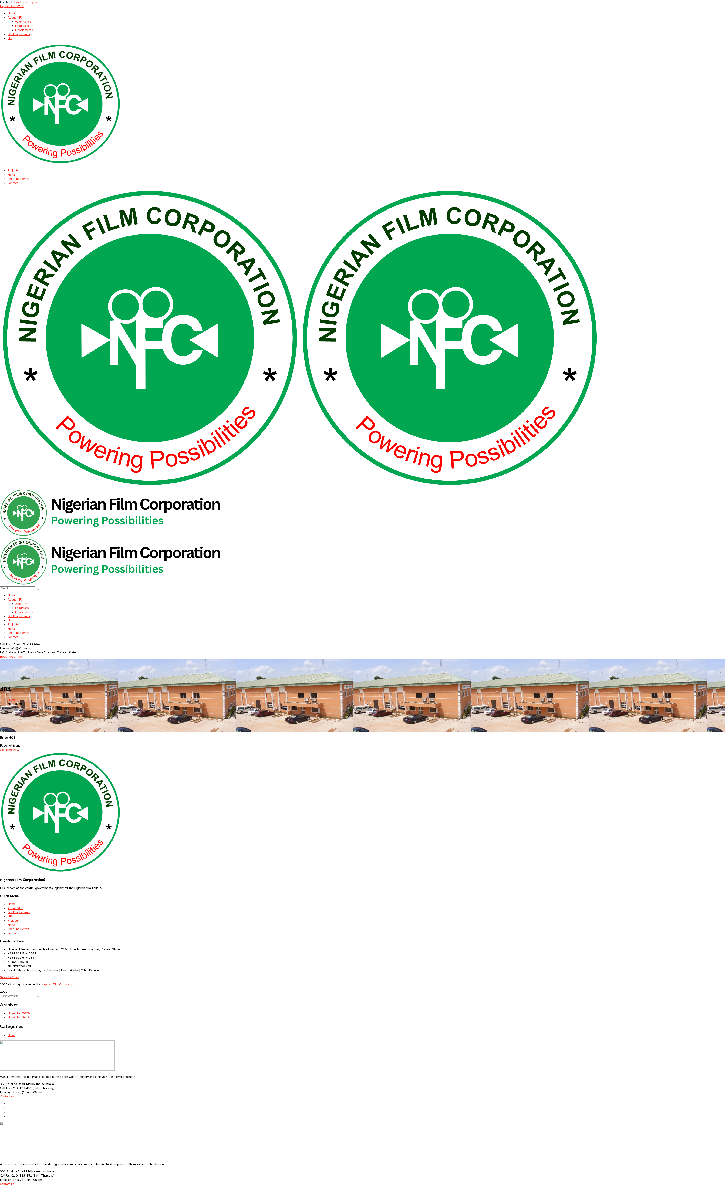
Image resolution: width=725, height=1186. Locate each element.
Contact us (7, 1096)
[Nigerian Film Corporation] (150, 487)
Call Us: (5, 644)
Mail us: (5, 648)
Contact (13, 933)
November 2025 (19, 1013)
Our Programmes (19, 912)
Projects (13, 921)
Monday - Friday (10, 1092)
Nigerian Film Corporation (58, 984)
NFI (10, 916)
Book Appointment (12, 657)
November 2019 (19, 1017)
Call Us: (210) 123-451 (16, 1088)
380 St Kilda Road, (12, 1084)
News (11, 925)
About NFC (15, 908)
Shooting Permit (18, 929)
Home (12, 700)
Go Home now (9, 750)
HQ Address (8, 652)
